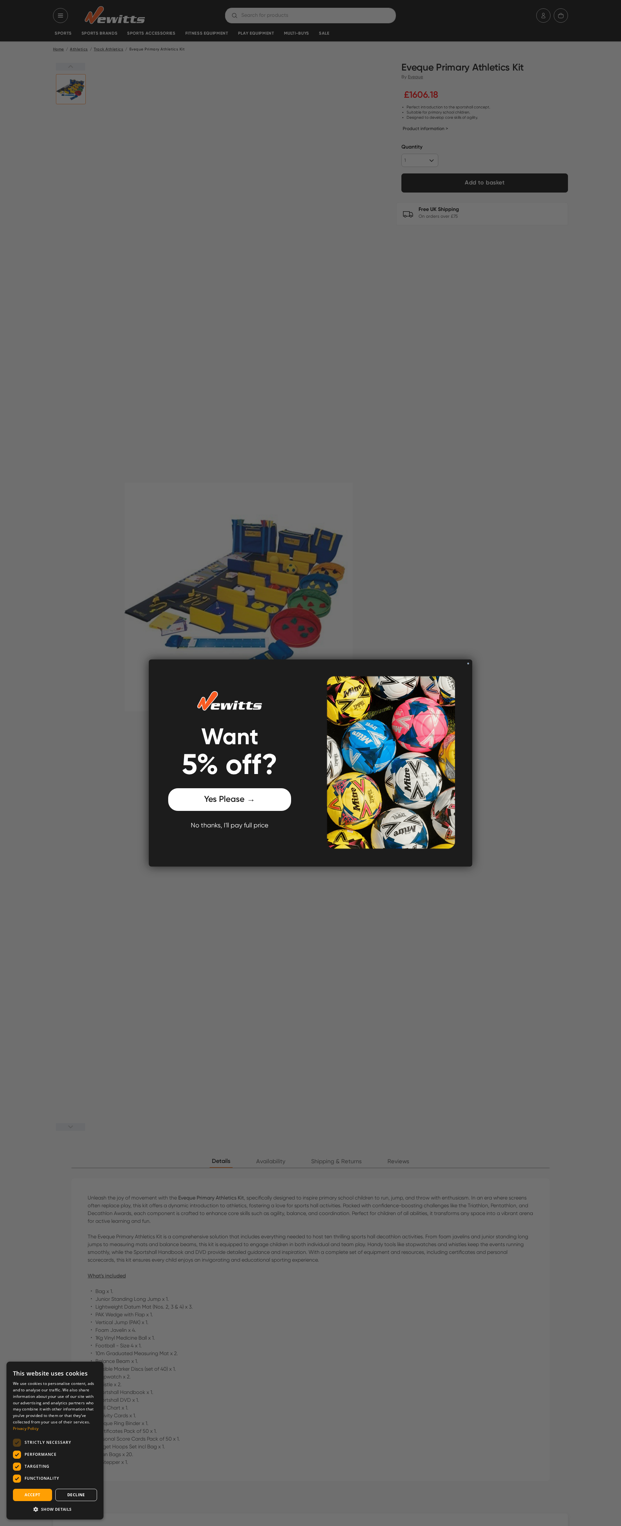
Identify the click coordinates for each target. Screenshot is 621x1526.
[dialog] (55, 1441)
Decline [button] (76, 1495)
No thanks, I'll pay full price (229, 825)
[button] (55, 1509)
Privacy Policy (25, 1428)
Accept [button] (32, 1495)
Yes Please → (229, 799)
